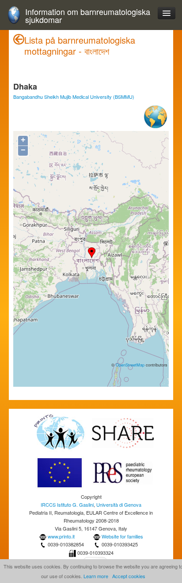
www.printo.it (61, 536)
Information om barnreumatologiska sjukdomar (87, 15)
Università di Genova (118, 504)
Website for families (122, 536)
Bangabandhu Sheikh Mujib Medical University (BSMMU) (73, 96)
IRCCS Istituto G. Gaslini (67, 504)
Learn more (95, 575)
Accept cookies (128, 575)
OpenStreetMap (130, 365)
